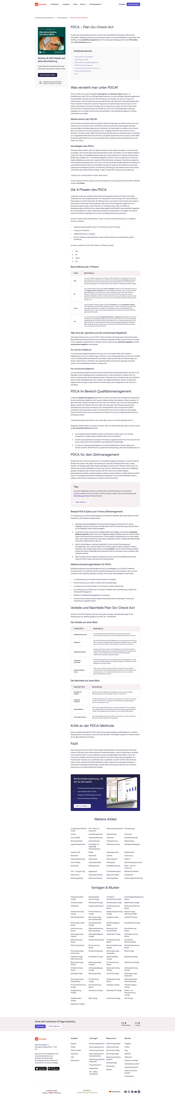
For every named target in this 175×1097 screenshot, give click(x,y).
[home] (41, 4)
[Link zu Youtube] (136, 1092)
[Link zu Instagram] (129, 1092)
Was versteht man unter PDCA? (84, 57)
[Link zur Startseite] (41, 1039)
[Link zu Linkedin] (139, 1092)
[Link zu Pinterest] (132, 1092)
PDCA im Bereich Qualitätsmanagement (86, 62)
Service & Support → (42, 1044)
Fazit (76, 74)
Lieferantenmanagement (91, 595)
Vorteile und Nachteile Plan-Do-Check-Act (87, 68)
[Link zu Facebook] (125, 1092)
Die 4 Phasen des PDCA (81, 59)
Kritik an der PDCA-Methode (83, 71)
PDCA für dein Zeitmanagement (84, 65)
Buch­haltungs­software (82, 496)
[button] (55, 4)
